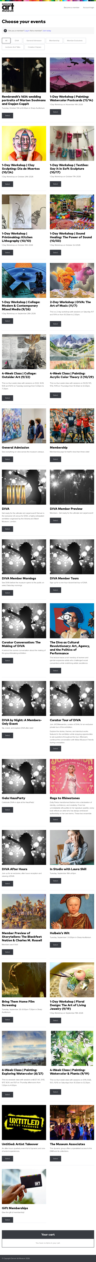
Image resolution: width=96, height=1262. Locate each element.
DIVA (17, 40)
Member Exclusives (75, 40)
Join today (47, 31)
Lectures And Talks (12, 47)
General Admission (34, 40)
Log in (27, 31)
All (6, 40)
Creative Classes (34, 47)
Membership (54, 40)
